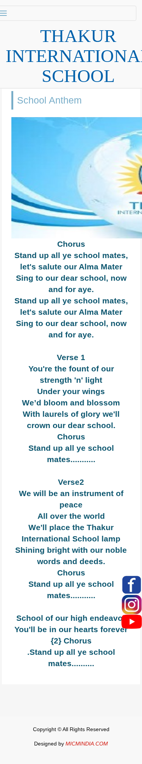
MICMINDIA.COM (87, 744)
